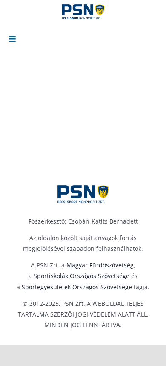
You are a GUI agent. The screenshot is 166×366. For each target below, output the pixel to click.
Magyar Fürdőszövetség (100, 265)
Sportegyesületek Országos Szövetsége (77, 287)
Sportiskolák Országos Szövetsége (81, 276)
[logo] (83, 194)
